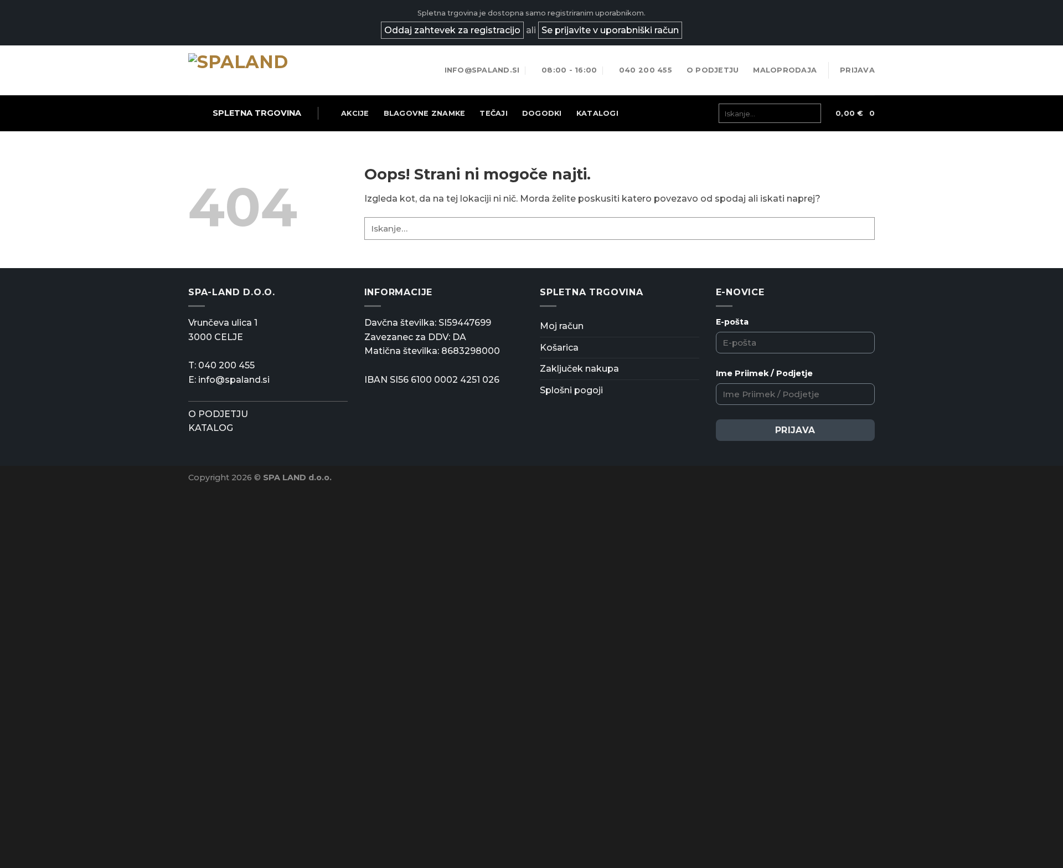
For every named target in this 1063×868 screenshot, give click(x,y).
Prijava (795, 430)
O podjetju (713, 70)
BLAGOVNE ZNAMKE (425, 113)
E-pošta (732, 322)
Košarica (559, 347)
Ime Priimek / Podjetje (764, 373)
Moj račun (562, 326)
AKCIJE (355, 113)
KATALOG (210, 428)
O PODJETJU (218, 414)
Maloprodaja (785, 70)
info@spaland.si (234, 379)
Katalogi (597, 113)
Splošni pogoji (571, 390)
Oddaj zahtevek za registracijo (452, 30)
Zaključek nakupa (579, 368)
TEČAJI (493, 113)
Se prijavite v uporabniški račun (610, 30)
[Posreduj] (809, 113)
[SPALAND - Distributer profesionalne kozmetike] (243, 70)
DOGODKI (542, 113)
